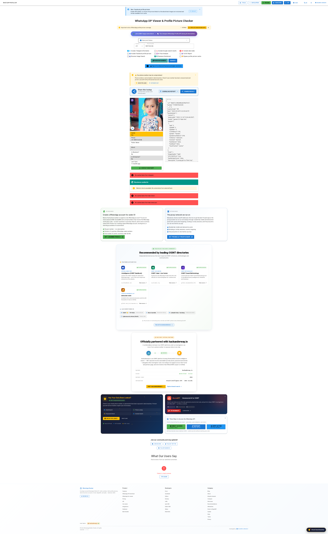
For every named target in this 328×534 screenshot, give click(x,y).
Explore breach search (173, 386)
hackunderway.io (93, 523)
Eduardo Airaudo (212, 496)
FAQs (209, 514)
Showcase (210, 501)
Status (166, 509)
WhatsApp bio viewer (127, 496)
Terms (209, 516)
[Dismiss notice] (208, 27)
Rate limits (167, 511)
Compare (210, 499)
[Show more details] (186, 40)
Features (124, 491)
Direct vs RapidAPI (212, 509)
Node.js (167, 499)
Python (166, 496)
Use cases (125, 504)
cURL (166, 501)
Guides (209, 511)
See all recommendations (163, 325)
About (209, 493)
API (123, 501)
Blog (209, 491)
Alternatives (210, 506)
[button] (142, 46)
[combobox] (139, 46)
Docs (166, 491)
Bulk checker (125, 511)
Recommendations (212, 504)
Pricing (124, 499)
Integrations (125, 506)
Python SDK (168, 506)
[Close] (199, 9)
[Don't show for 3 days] (160, 396)
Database (124, 509)
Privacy (209, 519)
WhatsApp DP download (128, 493)
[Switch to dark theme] (311, 2)
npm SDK (167, 504)
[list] (146, 148)
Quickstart (167, 493)
